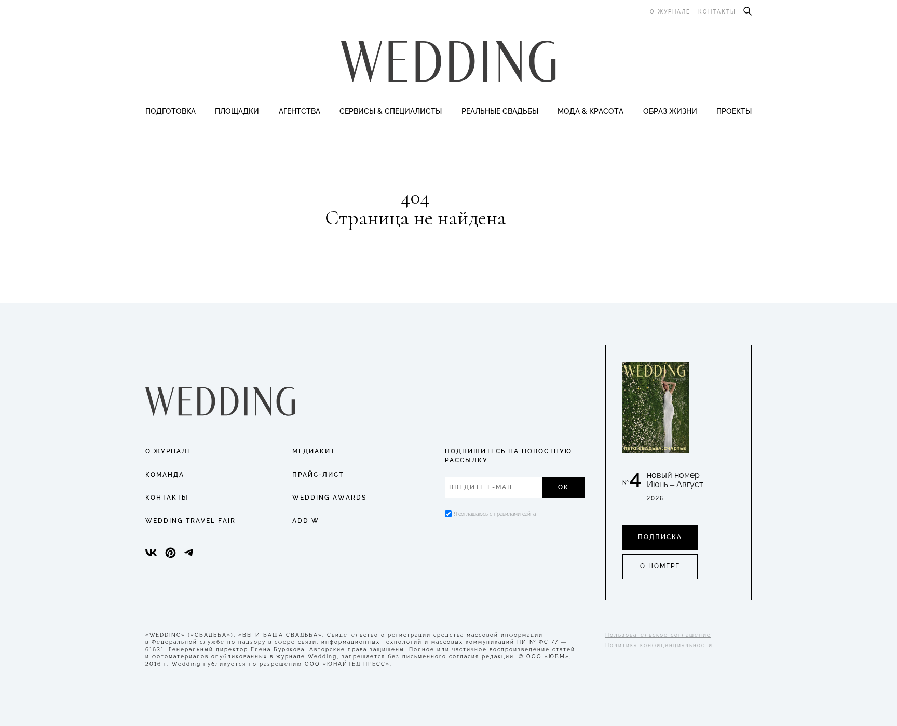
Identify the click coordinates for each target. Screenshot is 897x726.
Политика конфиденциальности (659, 645)
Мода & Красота (590, 111)
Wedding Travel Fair (190, 521)
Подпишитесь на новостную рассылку (508, 456)
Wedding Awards (329, 497)
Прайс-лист (318, 474)
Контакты (717, 12)
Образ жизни (670, 111)
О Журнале (168, 451)
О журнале (670, 12)
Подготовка (170, 111)
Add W (305, 521)
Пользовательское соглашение (658, 635)
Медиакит (313, 451)
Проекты (734, 111)
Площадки (237, 111)
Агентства (299, 111)
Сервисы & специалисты (390, 111)
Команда (164, 474)
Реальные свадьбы (499, 111)
